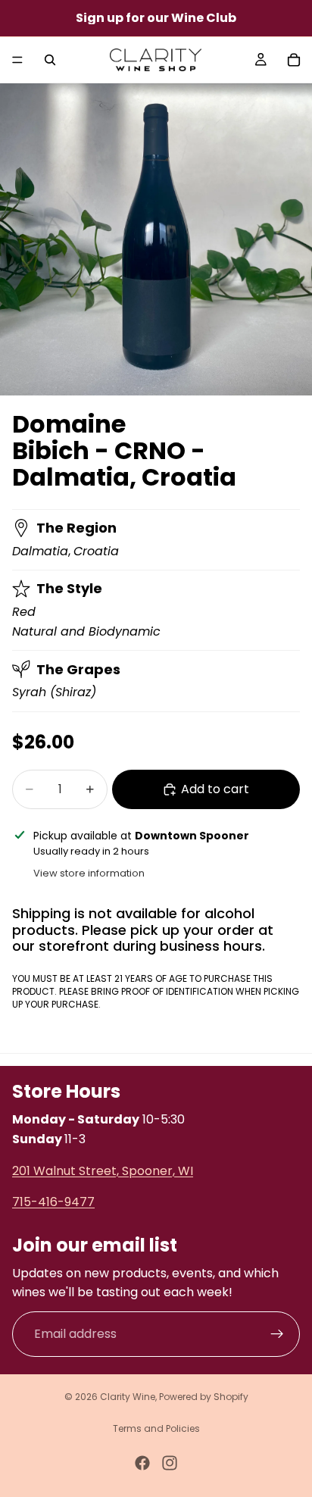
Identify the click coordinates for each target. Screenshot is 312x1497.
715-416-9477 (53, 1202)
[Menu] (17, 59)
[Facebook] (142, 1463)
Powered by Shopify (203, 1396)
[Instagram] (170, 1463)
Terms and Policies (156, 1428)
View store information (89, 873)
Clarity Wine (127, 1396)
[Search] (50, 60)
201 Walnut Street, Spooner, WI (102, 1171)
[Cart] (293, 60)
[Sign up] (277, 1334)
